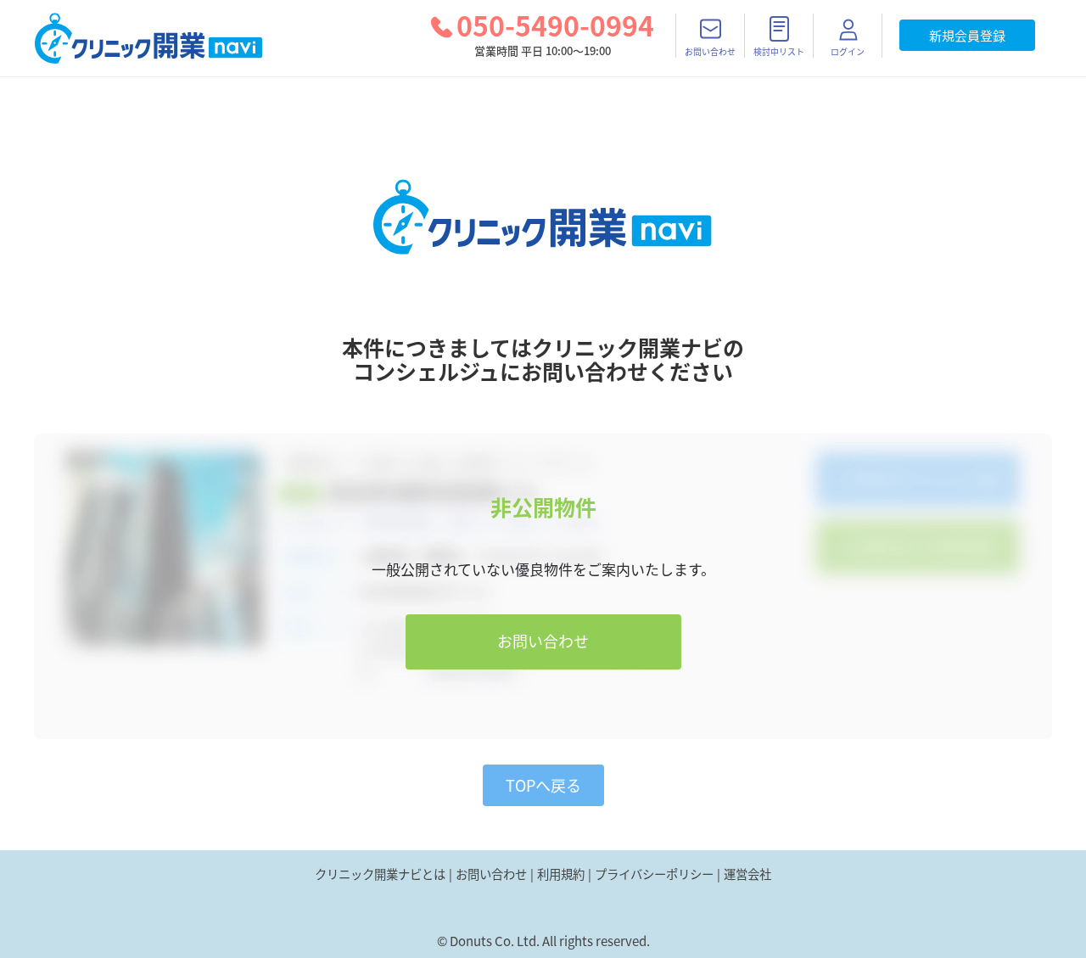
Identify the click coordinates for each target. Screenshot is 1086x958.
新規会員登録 (967, 35)
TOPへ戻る (543, 785)
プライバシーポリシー (654, 874)
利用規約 (561, 874)
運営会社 (747, 874)
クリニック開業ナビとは (380, 874)
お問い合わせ (543, 641)
